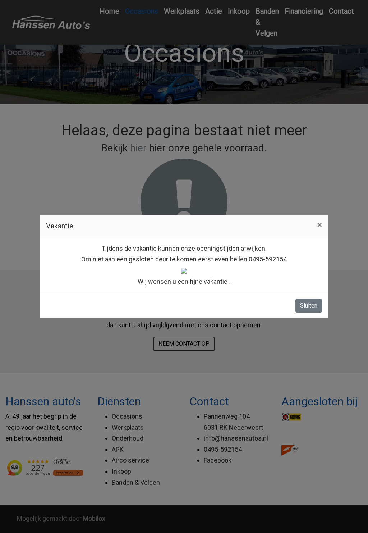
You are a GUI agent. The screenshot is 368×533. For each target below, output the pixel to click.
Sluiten (308, 305)
